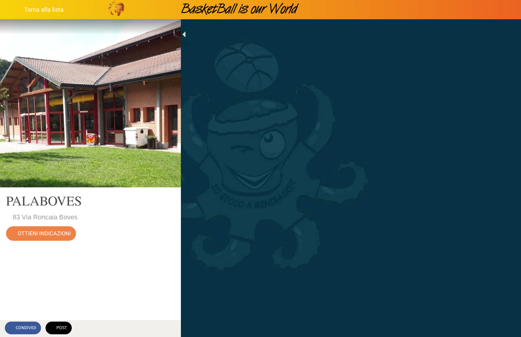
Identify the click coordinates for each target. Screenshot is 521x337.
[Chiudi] (12, 9)
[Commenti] (169, 328)
